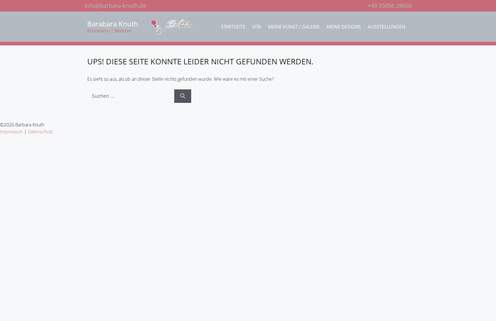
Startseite (233, 27)
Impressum (11, 131)
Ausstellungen (386, 27)
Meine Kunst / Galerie (294, 27)
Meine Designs (344, 27)
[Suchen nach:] (130, 96)
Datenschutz (40, 131)
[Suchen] (182, 96)
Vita (256, 27)
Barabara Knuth (112, 23)
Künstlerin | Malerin (109, 31)
